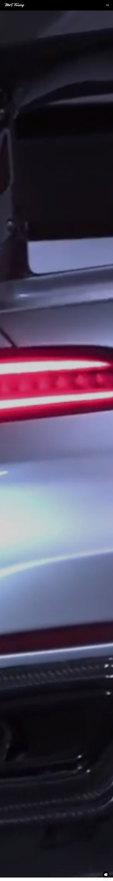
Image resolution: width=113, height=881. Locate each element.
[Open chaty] (106, 874)
